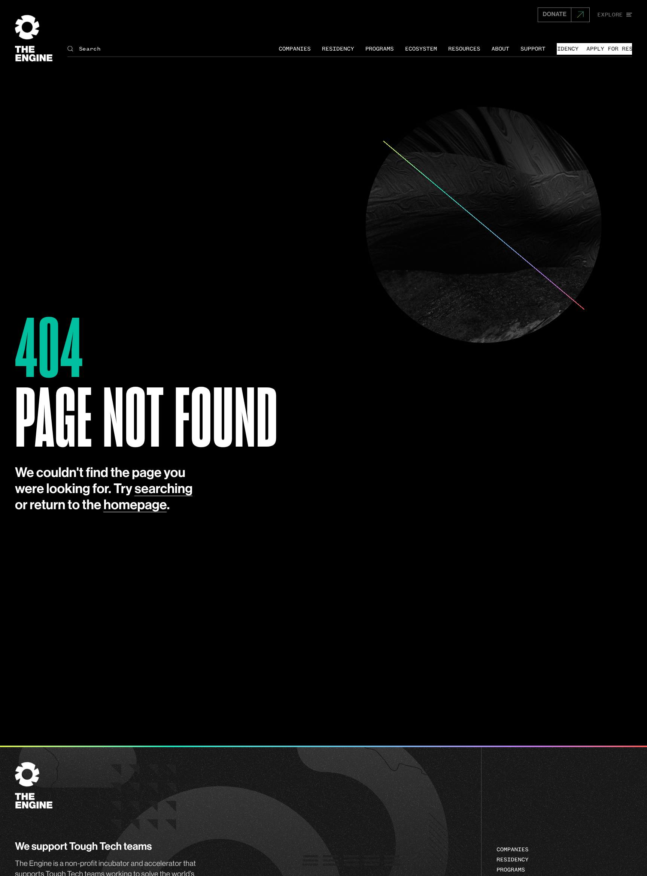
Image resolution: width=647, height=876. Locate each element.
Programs (379, 48)
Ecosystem (421, 48)
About (501, 48)
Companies (295, 48)
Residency (338, 48)
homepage (135, 505)
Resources (464, 48)
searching (163, 489)
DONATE (554, 15)
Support (533, 48)
